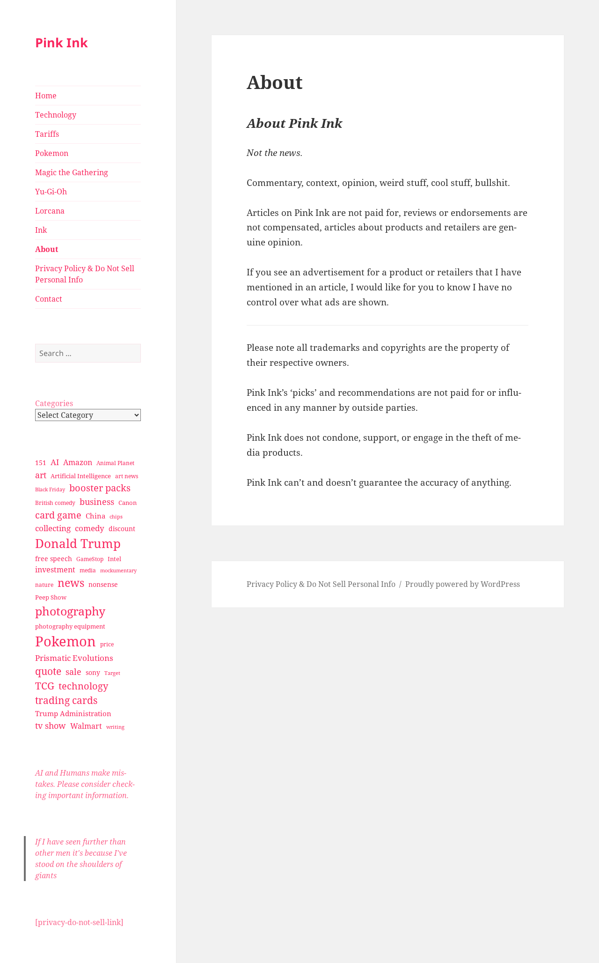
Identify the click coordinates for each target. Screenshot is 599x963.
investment (55, 569)
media (88, 570)
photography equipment (70, 626)
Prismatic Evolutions (74, 657)
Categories (54, 403)
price (107, 644)
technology (83, 686)
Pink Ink (61, 42)
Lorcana (50, 211)
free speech (53, 558)
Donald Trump (78, 543)
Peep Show (50, 597)
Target (112, 673)
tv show (50, 725)
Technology (55, 115)
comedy (89, 528)
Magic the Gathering (71, 172)
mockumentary (118, 570)
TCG (44, 685)
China (95, 516)
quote (48, 671)
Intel (114, 559)
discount (122, 528)
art (40, 475)
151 (40, 462)
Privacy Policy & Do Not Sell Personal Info (84, 274)
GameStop (89, 559)
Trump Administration (73, 713)
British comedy (55, 503)
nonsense (103, 584)
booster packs (100, 488)
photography (70, 611)
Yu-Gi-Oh (51, 191)
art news (126, 476)
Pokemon (51, 153)
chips (116, 516)
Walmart (86, 726)
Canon (127, 502)
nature (44, 585)
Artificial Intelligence (81, 476)
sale (73, 671)
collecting (53, 528)
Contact (48, 299)
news (71, 583)
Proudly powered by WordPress (462, 584)
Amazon (77, 462)
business (97, 501)
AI (55, 462)
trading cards (66, 700)
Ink (41, 230)
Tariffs (47, 134)
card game (58, 515)
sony (93, 672)
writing (115, 726)
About (46, 249)
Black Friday (50, 489)
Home (46, 95)
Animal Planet (115, 463)
